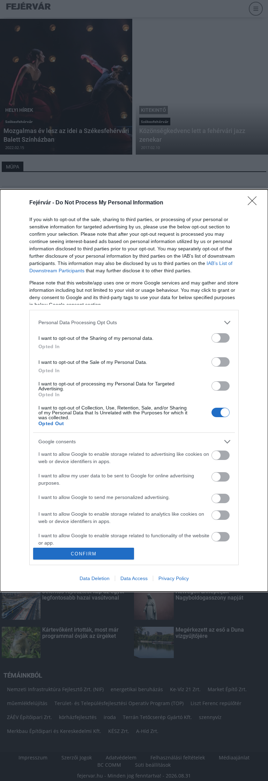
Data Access (134, 578)
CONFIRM (84, 553)
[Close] (254, 203)
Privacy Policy (173, 578)
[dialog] (134, 390)
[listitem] (134, 322)
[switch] (220, 338)
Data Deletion (95, 578)
